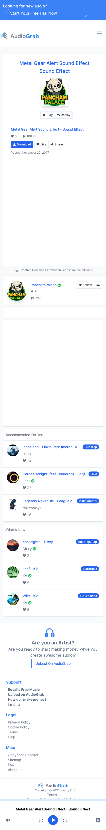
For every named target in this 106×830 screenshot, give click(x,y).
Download (24, 144)
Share (58, 144)
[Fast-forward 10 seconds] (65, 820)
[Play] (53, 820)
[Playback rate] (98, 820)
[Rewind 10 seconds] (41, 820)
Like (43, 144)
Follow (87, 285)
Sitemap (14, 760)
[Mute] (8, 820)
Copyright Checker (23, 755)
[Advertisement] (53, 212)
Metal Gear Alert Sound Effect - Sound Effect (53, 809)
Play (50, 115)
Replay (66, 115)
